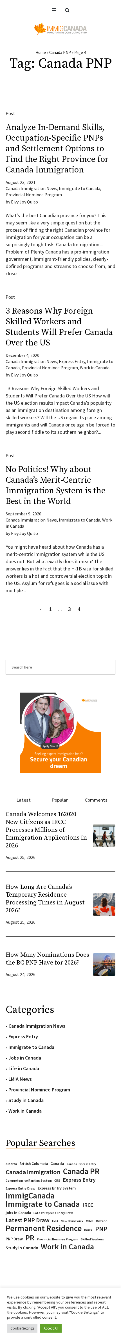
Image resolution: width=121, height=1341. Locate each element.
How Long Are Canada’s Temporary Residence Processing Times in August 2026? (45, 898)
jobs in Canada (18, 1212)
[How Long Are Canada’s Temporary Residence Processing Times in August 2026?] (104, 904)
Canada (57, 1163)
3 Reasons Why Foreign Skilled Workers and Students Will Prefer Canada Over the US (59, 327)
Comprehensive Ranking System (29, 1181)
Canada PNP (60, 52)
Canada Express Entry (81, 1164)
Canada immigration (33, 1172)
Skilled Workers (92, 1239)
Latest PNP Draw (28, 1220)
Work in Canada (94, 367)
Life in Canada (23, 1068)
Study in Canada (26, 1100)
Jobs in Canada (24, 1058)
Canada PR (81, 1171)
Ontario (101, 1221)
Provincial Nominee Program (34, 194)
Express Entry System (57, 1188)
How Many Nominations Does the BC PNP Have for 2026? (47, 958)
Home (40, 52)
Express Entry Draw (20, 1188)
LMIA (55, 1221)
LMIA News (20, 1079)
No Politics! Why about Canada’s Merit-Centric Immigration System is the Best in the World (56, 485)
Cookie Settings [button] (22, 1328)
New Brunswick (72, 1221)
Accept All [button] (51, 1328)
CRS (57, 1180)
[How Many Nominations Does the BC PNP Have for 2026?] (104, 964)
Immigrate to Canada (79, 188)
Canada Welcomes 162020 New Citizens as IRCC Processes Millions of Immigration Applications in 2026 (46, 830)
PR (29, 1237)
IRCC (87, 1205)
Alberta (11, 1164)
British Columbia (33, 1163)
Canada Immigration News (31, 188)
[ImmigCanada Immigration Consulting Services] (60, 28)
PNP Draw (14, 1239)
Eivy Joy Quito (24, 202)
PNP (101, 1229)
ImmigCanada (30, 1195)
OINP (89, 1221)
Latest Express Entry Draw (53, 1213)
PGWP (88, 1230)
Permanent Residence (44, 1228)
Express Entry (72, 361)
